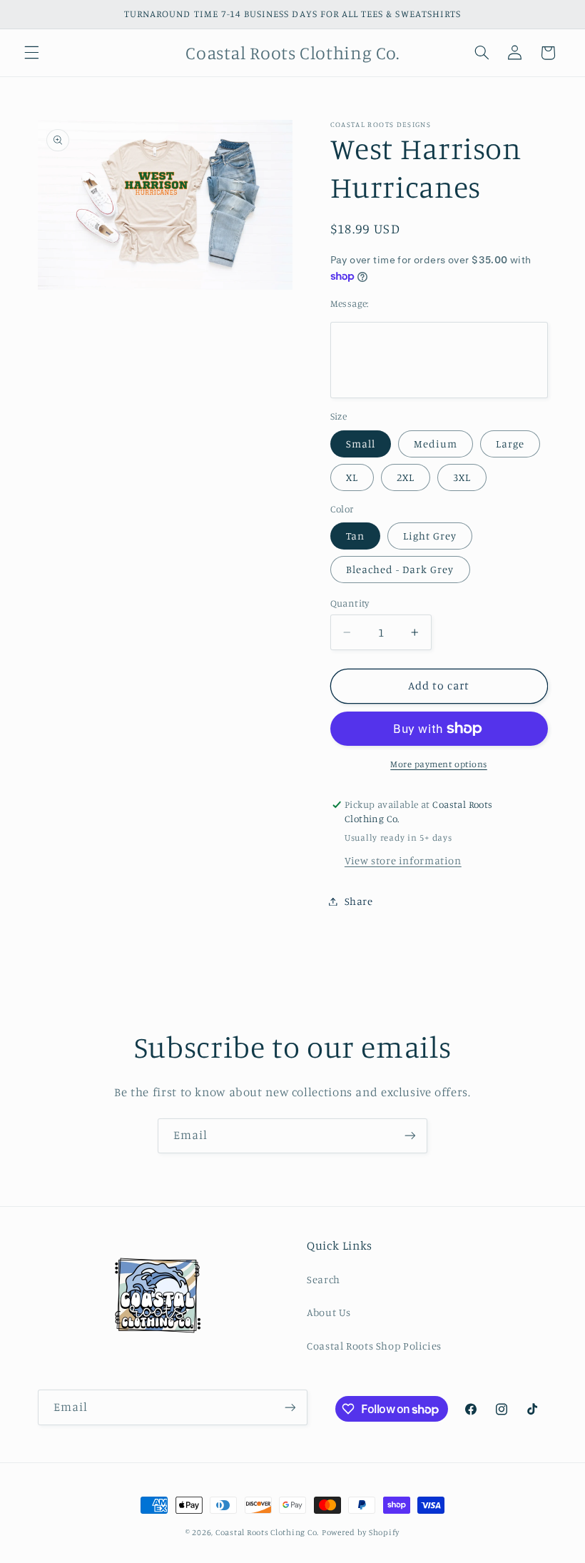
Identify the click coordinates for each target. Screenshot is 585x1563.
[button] (31, 52)
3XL (462, 477)
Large (510, 443)
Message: (349, 303)
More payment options (438, 764)
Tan (355, 536)
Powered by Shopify (361, 1532)
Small (360, 443)
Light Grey (430, 536)
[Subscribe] (410, 1135)
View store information (403, 860)
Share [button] (359, 901)
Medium (435, 443)
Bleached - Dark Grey (400, 569)
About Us (329, 1312)
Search (323, 1279)
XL (352, 477)
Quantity (350, 603)
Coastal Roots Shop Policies (374, 1346)
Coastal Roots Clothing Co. (267, 1532)
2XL (405, 477)
